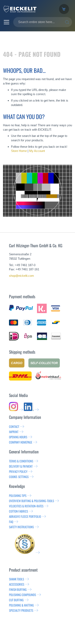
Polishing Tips (17, 495)
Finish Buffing (18, 589)
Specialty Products (21, 610)
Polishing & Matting (21, 605)
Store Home (19, 151)
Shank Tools (16, 579)
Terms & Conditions (21, 461)
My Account (37, 151)
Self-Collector (44, 363)
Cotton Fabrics (18, 511)
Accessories (16, 584)
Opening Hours (18, 437)
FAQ (11, 521)
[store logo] (28, 9)
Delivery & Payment (21, 466)
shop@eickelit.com (21, 275)
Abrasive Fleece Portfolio (25, 516)
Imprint (13, 431)
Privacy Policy (18, 471)
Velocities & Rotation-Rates (26, 506)
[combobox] (42, 22)
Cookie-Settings (19, 476)
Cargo (16, 363)
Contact (14, 426)
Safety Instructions (21, 527)
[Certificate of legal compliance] (27, 552)
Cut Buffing (16, 600)
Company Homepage (20, 442)
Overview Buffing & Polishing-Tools (31, 501)
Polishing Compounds (22, 594)
